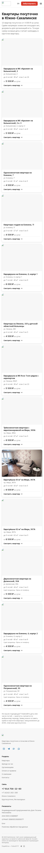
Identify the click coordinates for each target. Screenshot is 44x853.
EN (18, 4)
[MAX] (14, 749)
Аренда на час (7, 764)
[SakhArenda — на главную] (6, 3)
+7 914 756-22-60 (11, 789)
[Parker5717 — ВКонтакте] (24, 846)
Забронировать (29, 4)
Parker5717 (15, 846)
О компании (6, 774)
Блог (3, 823)
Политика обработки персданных (15, 827)
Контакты (5, 777)
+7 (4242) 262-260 (10, 793)
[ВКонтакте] (4, 749)
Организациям (7, 767)
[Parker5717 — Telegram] (21, 846)
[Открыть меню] (41, 3)
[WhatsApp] (19, 749)
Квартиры (6, 760)
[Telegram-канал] (9, 749)
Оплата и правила (9, 771)
